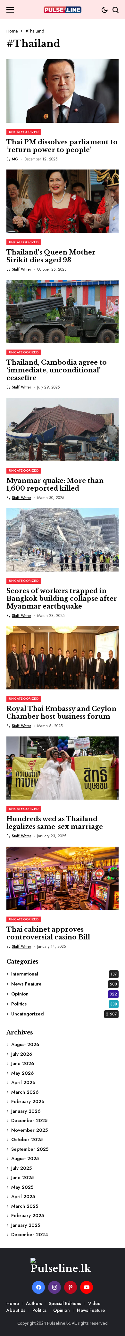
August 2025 (25, 1158)
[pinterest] (70, 1287)
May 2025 (22, 1187)
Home (12, 31)
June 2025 (22, 1177)
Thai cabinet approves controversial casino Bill (48, 933)
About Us (15, 1310)
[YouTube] (86, 1287)
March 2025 (24, 1206)
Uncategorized (64, 1013)
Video (94, 1303)
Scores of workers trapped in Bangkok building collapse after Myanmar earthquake (61, 598)
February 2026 (27, 1101)
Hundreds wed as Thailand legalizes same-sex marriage (54, 823)
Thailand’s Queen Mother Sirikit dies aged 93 (51, 256)
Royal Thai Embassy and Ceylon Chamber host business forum (61, 712)
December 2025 (29, 1120)
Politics (64, 1003)
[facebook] (38, 1287)
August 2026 (25, 1044)
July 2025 (21, 1168)
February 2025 (27, 1215)
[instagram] (54, 1287)
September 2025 (29, 1149)
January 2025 (25, 1225)
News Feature (64, 983)
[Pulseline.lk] (62, 9)
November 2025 (29, 1130)
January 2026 (25, 1111)
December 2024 (29, 1234)
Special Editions (65, 1303)
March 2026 (24, 1092)
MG (15, 159)
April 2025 (23, 1196)
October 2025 (27, 1139)
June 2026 (22, 1063)
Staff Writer (21, 269)
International (64, 973)
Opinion (64, 993)
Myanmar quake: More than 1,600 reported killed (55, 484)
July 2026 (21, 1054)
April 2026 (23, 1082)
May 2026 (22, 1073)
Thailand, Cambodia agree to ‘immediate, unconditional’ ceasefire (56, 370)
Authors (34, 1303)
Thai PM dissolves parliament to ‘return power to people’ (62, 146)
